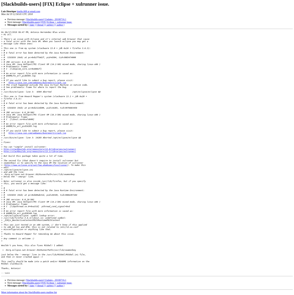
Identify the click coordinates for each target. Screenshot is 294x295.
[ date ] (32, 25)
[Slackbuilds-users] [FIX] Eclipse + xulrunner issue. (47, 22)
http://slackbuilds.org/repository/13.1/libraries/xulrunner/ (40, 151)
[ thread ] (40, 25)
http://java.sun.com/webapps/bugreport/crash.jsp (37, 82)
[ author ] (59, 25)
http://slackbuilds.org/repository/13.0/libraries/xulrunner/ (40, 149)
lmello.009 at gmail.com (28, 11)
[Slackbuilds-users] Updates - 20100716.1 (46, 19)
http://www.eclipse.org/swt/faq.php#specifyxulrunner (36, 165)
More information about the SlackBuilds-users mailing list (29, 292)
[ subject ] (50, 25)
